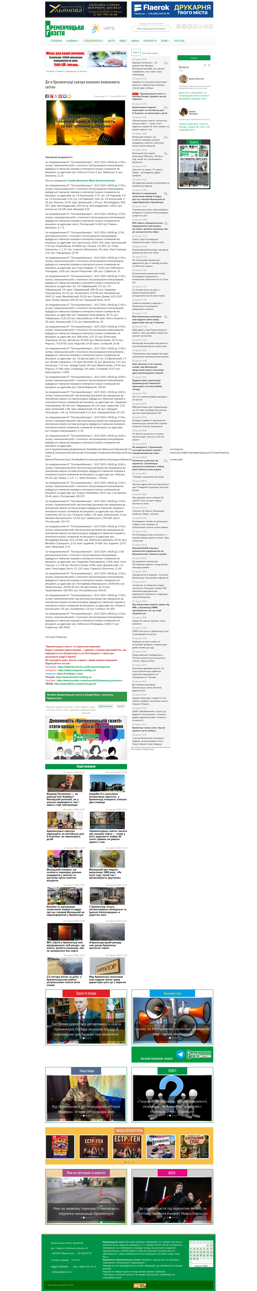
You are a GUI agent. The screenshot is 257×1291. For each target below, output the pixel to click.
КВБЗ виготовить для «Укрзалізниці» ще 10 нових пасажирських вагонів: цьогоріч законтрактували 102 (149, 410)
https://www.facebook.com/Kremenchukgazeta (84, 667)
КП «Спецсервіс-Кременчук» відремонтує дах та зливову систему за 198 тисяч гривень (150, 263)
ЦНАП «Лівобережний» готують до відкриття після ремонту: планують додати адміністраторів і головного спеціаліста (149, 715)
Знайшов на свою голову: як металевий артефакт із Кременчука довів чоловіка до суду (149, 644)
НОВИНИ (72, 41)
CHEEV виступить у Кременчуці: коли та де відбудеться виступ (150, 632)
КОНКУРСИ (150, 41)
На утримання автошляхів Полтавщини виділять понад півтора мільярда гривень (150, 564)
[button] (52, 1020)
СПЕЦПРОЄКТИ (93, 41)
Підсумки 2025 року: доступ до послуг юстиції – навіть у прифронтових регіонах (194, 127)
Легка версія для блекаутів (151, 28)
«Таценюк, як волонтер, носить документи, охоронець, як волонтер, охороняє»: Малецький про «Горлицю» (172, 1106)
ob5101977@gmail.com (63, 1253)
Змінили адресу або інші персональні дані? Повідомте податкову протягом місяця (150, 487)
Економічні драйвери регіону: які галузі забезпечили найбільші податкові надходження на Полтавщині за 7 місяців (148, 672)
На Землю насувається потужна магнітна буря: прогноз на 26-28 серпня (148, 437)
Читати (194, 178)
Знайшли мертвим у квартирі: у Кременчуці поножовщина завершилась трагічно (147, 306)
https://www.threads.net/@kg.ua (73, 677)
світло (120, 706)
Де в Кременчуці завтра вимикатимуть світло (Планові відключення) (146, 687)
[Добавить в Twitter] (65, 96)
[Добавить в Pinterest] (60, 96)
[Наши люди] (86, 1071)
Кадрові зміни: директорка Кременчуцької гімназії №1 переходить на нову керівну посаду (147, 384)
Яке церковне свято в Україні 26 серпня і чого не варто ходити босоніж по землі (147, 500)
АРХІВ (164, 41)
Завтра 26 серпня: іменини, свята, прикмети (149, 622)
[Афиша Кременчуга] (129, 1130)
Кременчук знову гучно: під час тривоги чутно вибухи (148, 729)
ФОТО (111, 41)
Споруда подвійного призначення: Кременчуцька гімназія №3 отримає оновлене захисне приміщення (149, 423)
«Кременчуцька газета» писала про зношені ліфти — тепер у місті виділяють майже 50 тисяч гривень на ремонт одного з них (108, 836)
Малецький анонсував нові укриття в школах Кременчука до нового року (150, 344)
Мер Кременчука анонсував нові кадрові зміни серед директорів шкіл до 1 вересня (107, 979)
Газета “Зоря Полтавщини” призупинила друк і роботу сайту (148, 240)
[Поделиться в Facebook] (47, 96)
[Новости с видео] (172, 1071)
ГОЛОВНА (56, 41)
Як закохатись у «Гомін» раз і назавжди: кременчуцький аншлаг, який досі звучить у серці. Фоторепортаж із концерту (172, 1208)
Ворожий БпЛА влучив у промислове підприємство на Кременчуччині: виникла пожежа (149, 551)
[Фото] (172, 1173)
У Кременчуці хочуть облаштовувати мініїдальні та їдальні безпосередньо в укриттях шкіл (107, 910)
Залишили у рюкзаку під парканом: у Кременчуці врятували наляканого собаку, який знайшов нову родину (148, 465)
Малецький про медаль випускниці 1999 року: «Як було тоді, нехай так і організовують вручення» (105, 873)
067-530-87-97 (84, 1253)
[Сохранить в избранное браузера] (69, 96)
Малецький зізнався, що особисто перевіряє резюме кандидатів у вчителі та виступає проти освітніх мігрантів (64, 875)
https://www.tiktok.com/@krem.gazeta (75, 684)
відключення (105, 706)
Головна (50, 71)
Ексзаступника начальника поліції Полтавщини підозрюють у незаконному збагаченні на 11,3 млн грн (150, 278)
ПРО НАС (179, 41)
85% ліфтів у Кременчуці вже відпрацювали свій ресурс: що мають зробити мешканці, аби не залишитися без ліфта (66, 946)
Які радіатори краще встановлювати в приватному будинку (150, 184)
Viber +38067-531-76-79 (84, 1266)
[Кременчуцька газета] (64, 29)
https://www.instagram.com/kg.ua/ (77, 670)
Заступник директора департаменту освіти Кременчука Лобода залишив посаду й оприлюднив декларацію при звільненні (86, 1029)
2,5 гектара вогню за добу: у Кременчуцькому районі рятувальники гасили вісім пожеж (64, 980)
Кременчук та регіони (76, 71)
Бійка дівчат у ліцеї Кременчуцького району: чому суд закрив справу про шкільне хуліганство (150, 333)
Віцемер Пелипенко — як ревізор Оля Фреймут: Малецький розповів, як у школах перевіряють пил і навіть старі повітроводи (63, 799)
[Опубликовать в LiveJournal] (56, 96)
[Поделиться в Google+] (51, 96)
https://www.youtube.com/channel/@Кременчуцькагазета (89, 680)
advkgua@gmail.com (62, 1272)
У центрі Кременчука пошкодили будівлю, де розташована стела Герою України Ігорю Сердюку (148, 741)
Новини (60, 71)
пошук (194, 58)
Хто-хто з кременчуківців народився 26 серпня (149, 398)
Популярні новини (150, 53)
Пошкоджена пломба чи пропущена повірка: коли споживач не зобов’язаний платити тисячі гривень (150, 524)
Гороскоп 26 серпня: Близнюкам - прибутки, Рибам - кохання (148, 512)
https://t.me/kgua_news (70, 673)
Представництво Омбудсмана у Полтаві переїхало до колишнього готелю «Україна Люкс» (148, 658)
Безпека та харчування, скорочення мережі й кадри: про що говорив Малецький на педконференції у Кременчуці (65, 910)
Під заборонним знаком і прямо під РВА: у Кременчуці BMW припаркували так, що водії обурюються (150, 609)
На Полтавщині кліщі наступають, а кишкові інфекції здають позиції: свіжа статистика (150, 538)
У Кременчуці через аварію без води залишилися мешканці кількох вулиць (150, 355)
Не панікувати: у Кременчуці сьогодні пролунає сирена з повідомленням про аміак (147, 450)
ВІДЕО (123, 41)
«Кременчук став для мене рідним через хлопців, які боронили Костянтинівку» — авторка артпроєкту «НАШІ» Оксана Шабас (86, 1107)
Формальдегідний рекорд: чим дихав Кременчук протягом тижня (105, 945)
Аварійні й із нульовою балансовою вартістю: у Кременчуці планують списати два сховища (108, 798)
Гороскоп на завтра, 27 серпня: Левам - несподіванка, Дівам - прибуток (147, 172)
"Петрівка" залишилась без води (148, 477)
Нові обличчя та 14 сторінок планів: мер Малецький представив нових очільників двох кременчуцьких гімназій (148, 368)
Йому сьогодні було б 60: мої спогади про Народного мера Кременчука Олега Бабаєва (193, 94)
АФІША (135, 41)
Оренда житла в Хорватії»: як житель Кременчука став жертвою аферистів (150, 576)
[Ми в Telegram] (172, 1055)
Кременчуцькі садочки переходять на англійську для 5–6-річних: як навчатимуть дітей (65, 835)
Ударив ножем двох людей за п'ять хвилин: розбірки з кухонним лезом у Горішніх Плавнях (150, 701)
